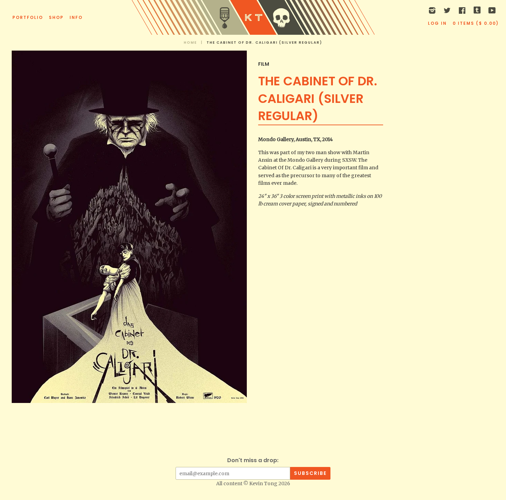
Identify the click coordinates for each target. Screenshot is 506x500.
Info (76, 17)
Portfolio (27, 17)
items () (476, 23)
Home (190, 42)
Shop (56, 17)
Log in (437, 23)
